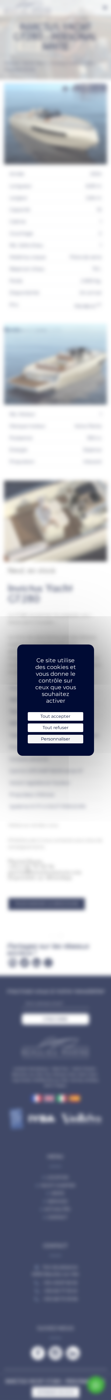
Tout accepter (55, 716)
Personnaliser (55, 738)
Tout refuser (55, 727)
